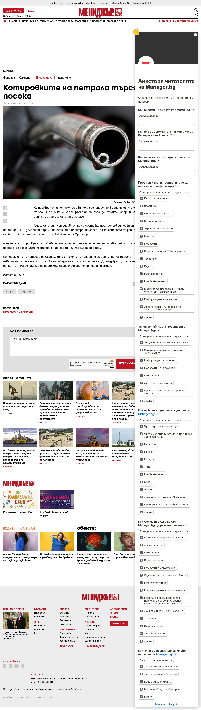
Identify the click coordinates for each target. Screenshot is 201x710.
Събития (192, 21)
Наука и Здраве (95, 646)
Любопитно (97, 21)
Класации (90, 629)
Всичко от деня (116, 21)
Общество (40, 617)
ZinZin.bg (103, 3)
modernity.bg (56, 3)
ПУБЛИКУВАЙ (128, 363)
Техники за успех (69, 637)
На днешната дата (95, 637)
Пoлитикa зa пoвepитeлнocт (38, 689)
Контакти (37, 675)
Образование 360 (120, 3)
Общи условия (11, 689)
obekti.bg (90, 3)
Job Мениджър (67, 641)
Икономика (65, 624)
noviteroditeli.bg (75, 3)
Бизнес (34, 21)
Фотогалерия (92, 626)
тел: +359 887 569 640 (42, 682)
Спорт (114, 613)
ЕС (35, 633)
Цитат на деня (93, 641)
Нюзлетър (119, 623)
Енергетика (66, 620)
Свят (25, 21)
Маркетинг (81, 21)
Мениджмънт (48, 21)
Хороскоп (90, 633)
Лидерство (66, 633)
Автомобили (118, 609)
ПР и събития (92, 617)
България (15, 21)
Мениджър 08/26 (142, 3)
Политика (39, 613)
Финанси (64, 613)
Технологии (65, 21)
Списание (165, 21)
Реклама (89, 613)
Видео (114, 617)
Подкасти (179, 21)
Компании (65, 617)
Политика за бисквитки (69, 689)
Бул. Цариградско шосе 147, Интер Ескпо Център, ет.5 (59, 678)
